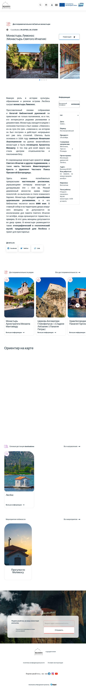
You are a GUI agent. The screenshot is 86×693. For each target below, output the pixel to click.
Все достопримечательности (66, 272)
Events (46, 5)
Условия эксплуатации (55, 663)
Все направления (70, 446)
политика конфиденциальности (34, 663)
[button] (32, 61)
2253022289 (75, 104)
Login (52, 5)
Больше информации (14, 332)
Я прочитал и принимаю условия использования (25, 630)
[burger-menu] (56, 5)
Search (40, 5)
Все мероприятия (70, 519)
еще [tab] (61, 115)
